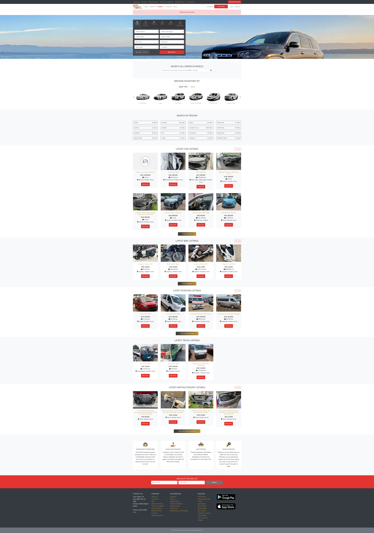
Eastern (173, 128)
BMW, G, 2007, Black (173, 264)
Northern (145, 133)
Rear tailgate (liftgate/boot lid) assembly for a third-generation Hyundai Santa (229, 412)
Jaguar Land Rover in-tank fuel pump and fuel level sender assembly (173, 411)
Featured (169, 7)
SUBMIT (214, 482)
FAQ (152, 501)
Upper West (145, 138)
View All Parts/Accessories (187, 431)
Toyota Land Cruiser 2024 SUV (145, 172)
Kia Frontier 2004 (145, 364)
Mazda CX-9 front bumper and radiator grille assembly (201, 411)
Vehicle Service (180, 2)
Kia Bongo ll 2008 (173, 364)
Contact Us (155, 499)
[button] (226, 497)
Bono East (228, 123)
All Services (191, 2)
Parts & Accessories (234, 2)
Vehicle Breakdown (166, 2)
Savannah (201, 133)
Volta (173, 138)
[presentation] (133, 97)
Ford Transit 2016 (145, 314)
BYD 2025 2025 (201, 172)
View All (237, 149)
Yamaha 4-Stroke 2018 (145, 264)
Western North (228, 138)
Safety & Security (157, 504)
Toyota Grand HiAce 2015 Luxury (201, 314)
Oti (173, 133)
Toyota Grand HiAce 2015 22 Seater (228, 314)
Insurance (136, 2)
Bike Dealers (202, 506)
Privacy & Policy (156, 508)
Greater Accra (201, 128)
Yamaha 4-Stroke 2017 (201, 264)
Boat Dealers (202, 508)
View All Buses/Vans (187, 333)
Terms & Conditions (157, 506)
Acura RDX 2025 (173, 172)
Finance (144, 2)
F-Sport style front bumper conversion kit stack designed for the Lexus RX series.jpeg (145, 412)
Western (201, 138)
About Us (153, 7)
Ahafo (145, 123)
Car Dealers (202, 504)
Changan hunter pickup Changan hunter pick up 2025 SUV (145, 213)
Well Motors (202, 497)
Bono (201, 123)
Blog (175, 7)
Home (146, 7)
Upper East (228, 133)
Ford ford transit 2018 (173, 314)
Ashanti (173, 123)
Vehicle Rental (153, 2)
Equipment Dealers (204, 513)
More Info (145, 184)
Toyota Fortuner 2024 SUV (173, 213)
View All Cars (187, 234)
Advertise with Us (157, 515)
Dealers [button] (160, 7)
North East (228, 128)
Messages (210, 7)
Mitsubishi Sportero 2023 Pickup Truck (229, 173)
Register (237, 7)
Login (231, 7)
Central (145, 128)
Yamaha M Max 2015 (228, 264)
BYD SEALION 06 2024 (229, 213)
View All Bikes (187, 284)
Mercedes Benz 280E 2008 (201, 213)
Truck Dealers (202, 515)
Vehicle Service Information (179, 511)
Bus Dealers (202, 511)
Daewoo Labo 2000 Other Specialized (201, 364)
